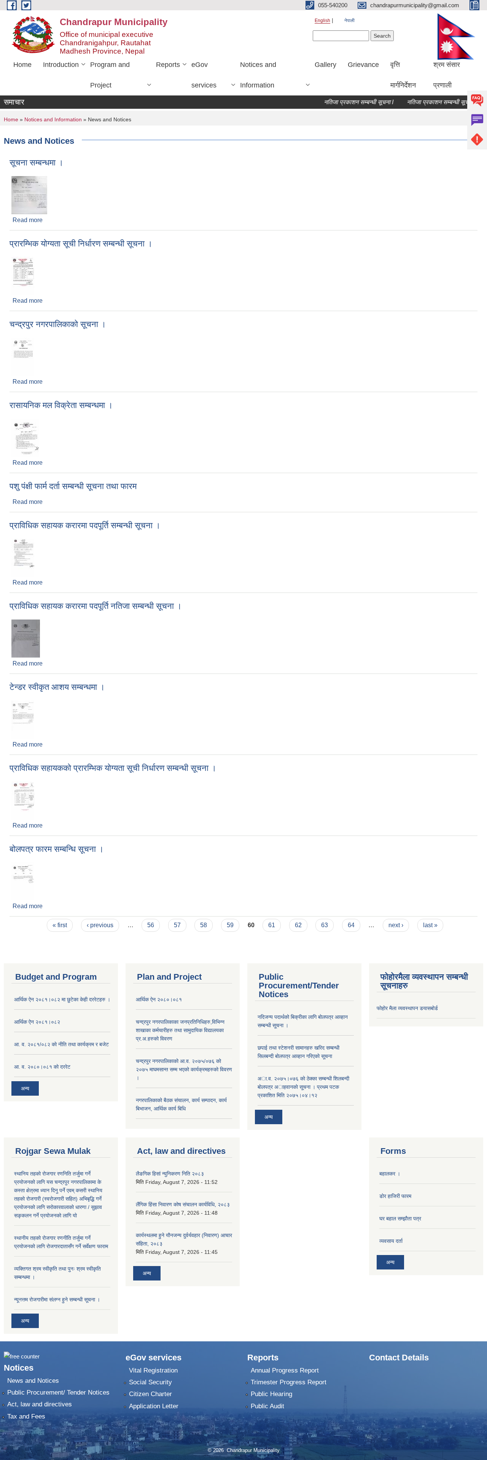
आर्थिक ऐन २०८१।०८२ (37, 1022)
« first (60, 925)
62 (298, 925)
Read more (28, 220)
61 (271, 925)
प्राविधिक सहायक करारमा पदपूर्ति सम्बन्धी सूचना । (85, 525)
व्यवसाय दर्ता (391, 1241)
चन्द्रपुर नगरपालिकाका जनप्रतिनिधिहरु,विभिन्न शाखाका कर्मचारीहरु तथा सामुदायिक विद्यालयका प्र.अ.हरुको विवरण (180, 1030)
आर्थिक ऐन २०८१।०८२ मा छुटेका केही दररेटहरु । (62, 999)
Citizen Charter (150, 1394)
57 (177, 925)
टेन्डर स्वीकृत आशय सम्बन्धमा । (57, 687)
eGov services (203, 75)
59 (230, 925)
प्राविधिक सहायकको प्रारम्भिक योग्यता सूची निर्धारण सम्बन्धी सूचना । (113, 768)
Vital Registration (153, 1370)
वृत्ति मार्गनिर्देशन (403, 75)
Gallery (325, 64)
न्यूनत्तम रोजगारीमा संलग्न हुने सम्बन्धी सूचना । (57, 1299)
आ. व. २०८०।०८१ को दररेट (42, 1067)
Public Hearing (271, 1394)
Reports (168, 64)
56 (150, 925)
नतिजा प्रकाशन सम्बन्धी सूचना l (344, 102)
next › (395, 925)
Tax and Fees (26, 1416)
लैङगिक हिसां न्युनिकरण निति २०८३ (170, 1174)
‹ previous (100, 925)
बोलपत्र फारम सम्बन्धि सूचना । (57, 849)
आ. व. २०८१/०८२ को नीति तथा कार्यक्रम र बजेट (61, 1044)
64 (351, 925)
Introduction (61, 64)
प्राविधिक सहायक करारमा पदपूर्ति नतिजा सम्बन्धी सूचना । (96, 606)
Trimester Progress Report (288, 1382)
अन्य (25, 1088)
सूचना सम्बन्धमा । (37, 162)
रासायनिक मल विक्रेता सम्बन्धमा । (61, 405)
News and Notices (33, 1380)
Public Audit (267, 1406)
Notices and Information (258, 75)
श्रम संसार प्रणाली (446, 75)
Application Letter (153, 1406)
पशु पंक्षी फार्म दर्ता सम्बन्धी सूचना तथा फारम (73, 486)
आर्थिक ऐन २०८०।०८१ (159, 999)
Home (22, 64)
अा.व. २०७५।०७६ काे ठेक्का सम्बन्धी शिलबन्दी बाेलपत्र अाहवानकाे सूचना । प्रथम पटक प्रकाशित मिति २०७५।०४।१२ (303, 1087)
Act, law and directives (39, 1404)
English (322, 20)
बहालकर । (389, 1174)
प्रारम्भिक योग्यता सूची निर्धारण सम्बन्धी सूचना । (81, 243)
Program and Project (110, 75)
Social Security (150, 1382)
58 (203, 925)
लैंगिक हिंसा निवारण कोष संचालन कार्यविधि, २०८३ (183, 1204)
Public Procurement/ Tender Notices (58, 1392)
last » (430, 925)
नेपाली (349, 20)
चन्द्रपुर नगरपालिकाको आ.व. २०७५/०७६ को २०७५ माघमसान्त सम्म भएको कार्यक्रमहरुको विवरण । (184, 1069)
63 (324, 925)
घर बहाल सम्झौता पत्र (400, 1218)
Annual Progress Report (285, 1370)
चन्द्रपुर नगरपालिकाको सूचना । (58, 324)
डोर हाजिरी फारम (395, 1196)
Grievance (363, 64)
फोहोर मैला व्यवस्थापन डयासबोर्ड (407, 1008)
